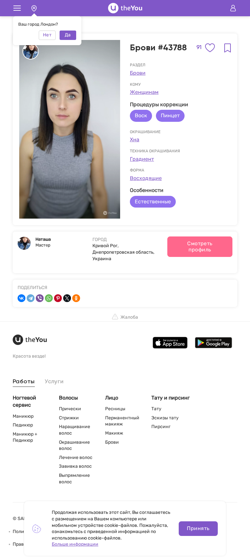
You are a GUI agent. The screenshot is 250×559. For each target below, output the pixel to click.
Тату (156, 409)
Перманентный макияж (122, 421)
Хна (134, 139)
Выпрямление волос (74, 479)
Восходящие (146, 178)
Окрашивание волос (74, 445)
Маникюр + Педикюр (25, 437)
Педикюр (23, 425)
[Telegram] (31, 298)
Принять (198, 528)
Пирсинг (161, 426)
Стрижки (69, 418)
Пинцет (170, 115)
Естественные (153, 201)
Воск (141, 115)
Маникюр (23, 416)
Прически (70, 409)
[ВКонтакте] (21, 298)
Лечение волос (75, 457)
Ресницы (115, 409)
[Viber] (40, 298)
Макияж (114, 433)
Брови (138, 73)
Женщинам (144, 92)
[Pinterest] (58, 298)
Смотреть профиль (200, 246)
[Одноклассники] (76, 298)
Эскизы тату (165, 418)
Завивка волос (75, 466)
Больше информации (75, 544)
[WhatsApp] (49, 298)
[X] (67, 298)
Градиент (142, 159)
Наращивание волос (74, 430)
